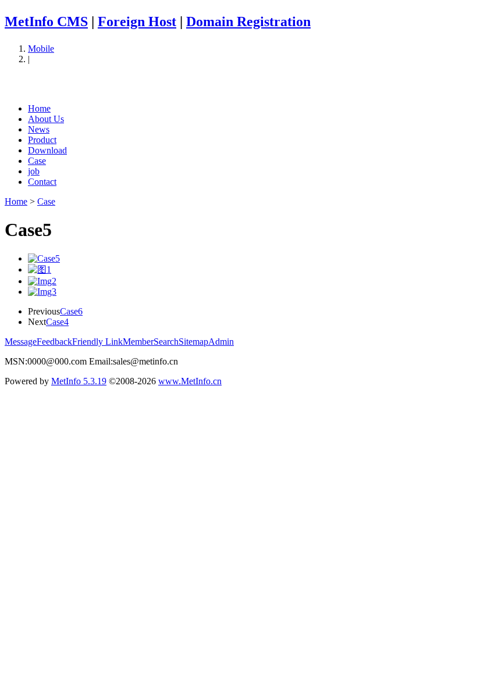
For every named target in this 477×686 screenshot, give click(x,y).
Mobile (41, 48)
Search (166, 341)
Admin (221, 341)
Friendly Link (97, 341)
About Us (46, 119)
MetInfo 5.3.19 (78, 381)
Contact (42, 182)
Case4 (57, 322)
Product (42, 140)
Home (39, 108)
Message (21, 341)
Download (47, 150)
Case (37, 161)
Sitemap (193, 341)
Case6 (71, 311)
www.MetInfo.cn (190, 381)
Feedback (54, 341)
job (34, 171)
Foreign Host (137, 21)
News (38, 129)
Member (138, 341)
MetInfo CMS (46, 21)
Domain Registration (248, 21)
